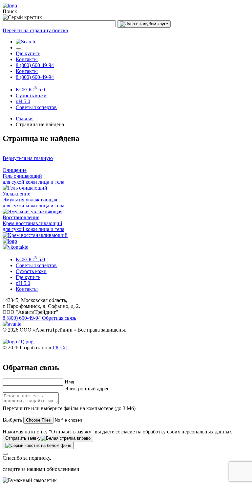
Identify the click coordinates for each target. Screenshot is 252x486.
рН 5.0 (23, 101)
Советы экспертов (36, 107)
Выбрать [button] (12, 420)
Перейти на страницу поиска (35, 30)
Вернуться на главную (28, 158)
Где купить (28, 53)
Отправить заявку (23, 438)
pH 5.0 (23, 283)
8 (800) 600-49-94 (35, 65)
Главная (24, 118)
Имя (69, 381)
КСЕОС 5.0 (30, 89)
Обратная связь (59, 318)
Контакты (27, 59)
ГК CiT (60, 347)
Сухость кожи (31, 95)
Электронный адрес (87, 388)
